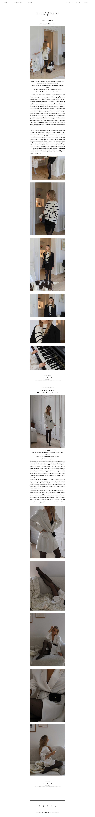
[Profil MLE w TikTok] (79, 2)
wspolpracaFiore (57, 380)
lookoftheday (45, 380)
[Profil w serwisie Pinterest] (72, 2)
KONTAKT (30, 2)
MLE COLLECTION (17, 2)
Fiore (36, 81)
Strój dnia (50, 380)
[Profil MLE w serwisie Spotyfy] (76, 2)
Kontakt (57, 812)
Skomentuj (47, 781)
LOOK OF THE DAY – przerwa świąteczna (47, 391)
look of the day (37, 380)
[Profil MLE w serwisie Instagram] (66, 2)
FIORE (48, 450)
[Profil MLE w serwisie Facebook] (69, 2)
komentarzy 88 (47, 375)
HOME (6, 2)
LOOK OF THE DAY (47, 24)
